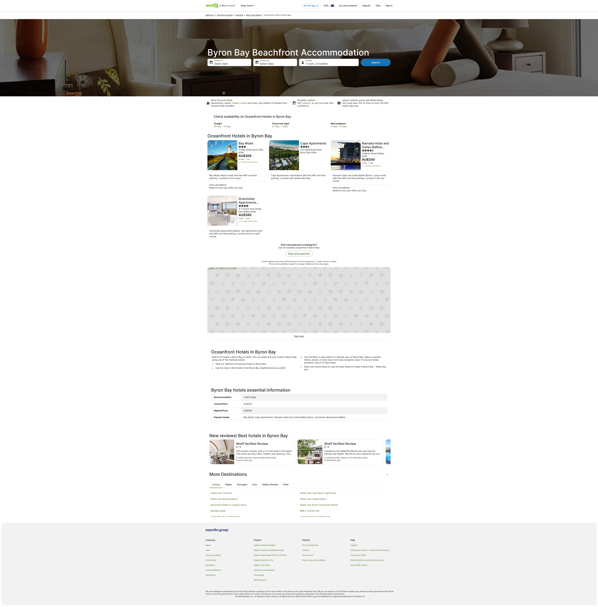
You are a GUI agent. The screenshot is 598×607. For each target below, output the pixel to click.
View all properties (299, 253)
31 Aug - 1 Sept (280, 126)
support (307, 103)
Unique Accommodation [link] (264, 570)
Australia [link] (239, 15)
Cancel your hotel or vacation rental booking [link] (369, 550)
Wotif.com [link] (210, 15)
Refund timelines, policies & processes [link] (367, 560)
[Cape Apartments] (299, 167)
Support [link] (353, 545)
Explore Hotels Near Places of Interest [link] (270, 555)
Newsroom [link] (210, 565)
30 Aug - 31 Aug (222, 126)
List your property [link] (213, 555)
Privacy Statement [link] (310, 545)
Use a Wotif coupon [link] (358, 565)
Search (376, 62)
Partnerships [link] (211, 560)
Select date (221, 63)
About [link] (208, 545)
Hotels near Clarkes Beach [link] (313, 499)
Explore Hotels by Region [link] (264, 545)
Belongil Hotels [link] (218, 510)
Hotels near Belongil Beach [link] (224, 499)
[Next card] (390, 451)
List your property (348, 5)
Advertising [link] (210, 575)
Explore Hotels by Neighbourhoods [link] (269, 550)
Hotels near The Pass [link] (221, 493)
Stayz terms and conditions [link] (314, 560)
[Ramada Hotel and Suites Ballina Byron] (361, 167)
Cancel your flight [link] (358, 555)
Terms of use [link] (307, 555)
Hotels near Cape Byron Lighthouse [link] (318, 493)
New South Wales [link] (253, 15)
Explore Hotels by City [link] (263, 560)
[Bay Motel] (237, 167)
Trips (378, 5)
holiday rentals (239, 103)
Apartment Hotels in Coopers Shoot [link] (228, 504)
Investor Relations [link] (213, 570)
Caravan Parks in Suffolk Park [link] (315, 516)
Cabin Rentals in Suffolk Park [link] (225, 516)
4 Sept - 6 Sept (339, 126)
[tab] (216, 484)
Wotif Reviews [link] (260, 580)
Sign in (389, 5)
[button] (299, 474)
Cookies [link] (305, 550)
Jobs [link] (208, 550)
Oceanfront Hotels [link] (225, 15)
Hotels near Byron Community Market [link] (319, 504)
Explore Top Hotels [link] (262, 565)
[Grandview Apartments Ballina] (237, 218)
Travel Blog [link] (259, 575)
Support (366, 5)
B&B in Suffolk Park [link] (310, 510)
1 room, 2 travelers (317, 63)
